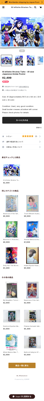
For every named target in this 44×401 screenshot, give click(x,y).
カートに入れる (22, 120)
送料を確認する (24, 86)
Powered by (19, 379)
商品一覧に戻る (22, 365)
